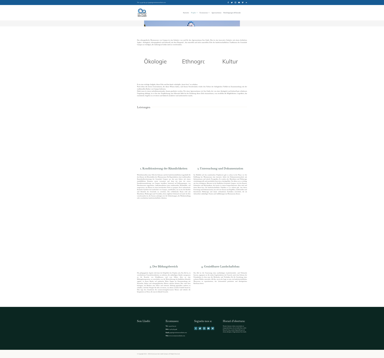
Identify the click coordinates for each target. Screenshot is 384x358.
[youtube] (239, 2)
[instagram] (235, 2)
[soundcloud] (246, 2)
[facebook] (228, 2)
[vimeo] (242, 2)
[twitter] (232, 2)
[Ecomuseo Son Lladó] (142, 13)
